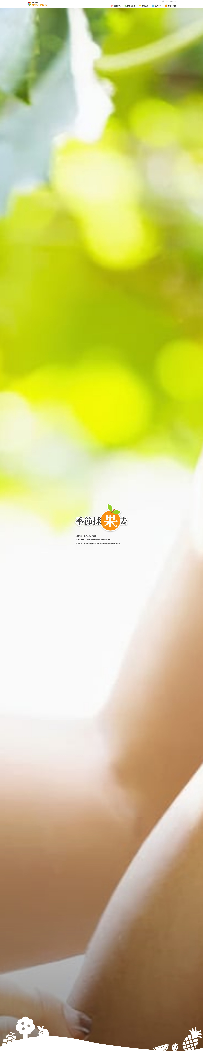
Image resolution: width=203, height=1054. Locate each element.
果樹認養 (145, 6)
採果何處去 (131, 6)
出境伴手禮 (172, 6)
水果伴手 (158, 6)
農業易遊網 (173, 1)
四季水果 (117, 6)
